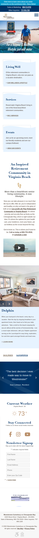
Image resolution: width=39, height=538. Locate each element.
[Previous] (3, 304)
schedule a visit (20, 235)
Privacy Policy (30, 528)
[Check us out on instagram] (18, 436)
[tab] (8, 349)
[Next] (9, 304)
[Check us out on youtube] (27, 436)
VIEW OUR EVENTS (14, 148)
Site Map (20, 528)
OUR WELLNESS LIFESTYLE (17, 83)
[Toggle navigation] (36, 15)
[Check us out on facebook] (10, 436)
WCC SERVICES (12, 115)
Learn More (8, 342)
